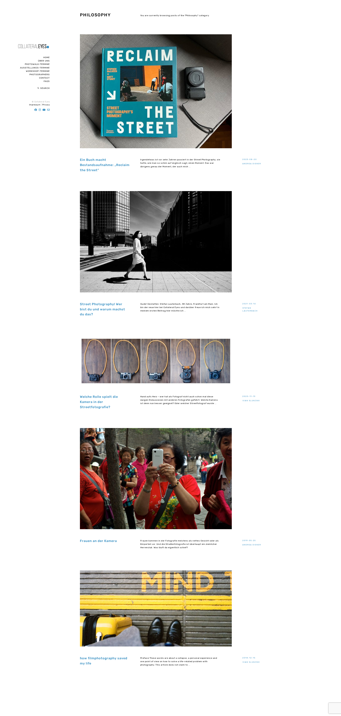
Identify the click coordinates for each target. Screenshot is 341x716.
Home (46, 57)
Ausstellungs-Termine (35, 67)
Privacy (46, 105)
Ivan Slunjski (251, 401)
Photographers (39, 74)
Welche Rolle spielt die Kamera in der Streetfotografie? (99, 402)
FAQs (47, 81)
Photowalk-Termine (37, 64)
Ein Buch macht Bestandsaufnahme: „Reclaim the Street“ (104, 165)
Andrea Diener (251, 164)
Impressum (34, 105)
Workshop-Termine (38, 71)
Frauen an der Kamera (98, 541)
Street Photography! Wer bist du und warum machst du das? (102, 309)
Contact (44, 78)
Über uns (44, 61)
